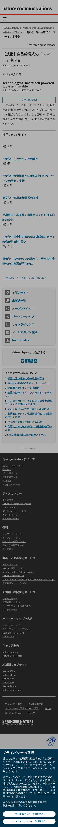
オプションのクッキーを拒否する (29, 821)
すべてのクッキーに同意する (29, 814)
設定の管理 (8, 805)
